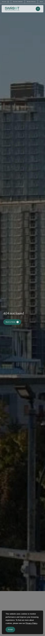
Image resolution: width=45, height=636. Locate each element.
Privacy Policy (31, 623)
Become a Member (18, 1)
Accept (10, 629)
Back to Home (10, 322)
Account (4, 1)
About (41, 1)
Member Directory (31, 1)
